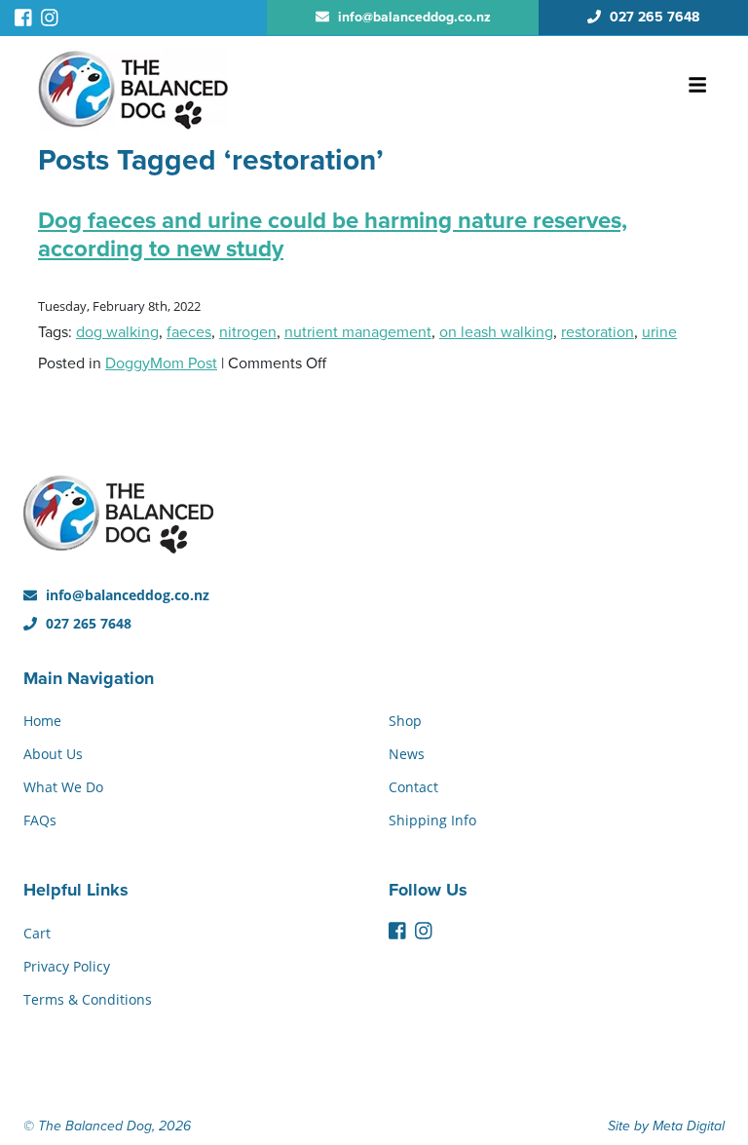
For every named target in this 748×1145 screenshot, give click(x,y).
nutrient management (357, 332)
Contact (413, 787)
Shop (405, 720)
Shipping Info (432, 820)
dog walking (117, 332)
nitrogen (248, 332)
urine (659, 332)
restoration (597, 332)
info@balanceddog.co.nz (125, 595)
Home (42, 720)
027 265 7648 (86, 623)
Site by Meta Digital (666, 1126)
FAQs (39, 820)
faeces (189, 332)
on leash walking (496, 332)
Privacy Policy (66, 966)
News (407, 753)
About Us (53, 753)
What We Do (63, 787)
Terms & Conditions (87, 999)
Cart (37, 933)
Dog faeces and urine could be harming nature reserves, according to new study (332, 235)
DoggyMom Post (161, 363)
